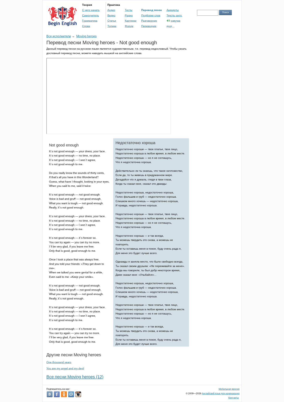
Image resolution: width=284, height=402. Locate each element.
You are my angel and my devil (65, 368)
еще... (170, 26)
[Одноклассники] (64, 394)
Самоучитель (90, 15)
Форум (129, 26)
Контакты (233, 397)
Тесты (128, 10)
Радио (129, 15)
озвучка (175, 20)
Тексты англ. (174, 15)
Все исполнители (58, 36)
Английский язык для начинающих (221, 393)
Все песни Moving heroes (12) (74, 376)
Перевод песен (151, 10)
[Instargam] (78, 394)
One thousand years (58, 362)
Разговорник (149, 20)
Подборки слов (150, 15)
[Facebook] (57, 394)
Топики (111, 26)
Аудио (111, 10)
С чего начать (90, 10)
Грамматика (89, 20)
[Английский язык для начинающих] (62, 24)
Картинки (130, 20)
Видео (111, 15)
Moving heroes (86, 36)
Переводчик (148, 26)
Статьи (111, 20)
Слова (86, 26)
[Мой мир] (71, 394)
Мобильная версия (229, 389)
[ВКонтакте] (50, 394)
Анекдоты (173, 10)
